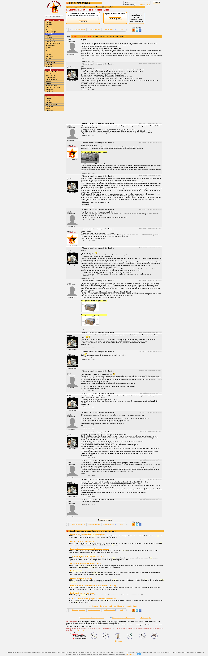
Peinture (48, 28)
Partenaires (49, 110)
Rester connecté (128, 5)
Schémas (49, 83)
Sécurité (48, 54)
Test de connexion (51, 104)
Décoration (49, 49)
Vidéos (69, 7)
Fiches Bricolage (51, 74)
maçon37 (69, 66)
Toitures (48, 47)
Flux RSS (49, 100)
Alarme (48, 53)
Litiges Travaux (50, 45)
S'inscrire (142, 5)
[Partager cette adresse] (133, 31)
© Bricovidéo (118, 641)
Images (99, 7)
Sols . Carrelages (51, 32)
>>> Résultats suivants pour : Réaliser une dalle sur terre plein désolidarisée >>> (114, 606)
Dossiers (48, 81)
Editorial (48, 98)
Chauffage (49, 37)
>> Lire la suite (78, 630)
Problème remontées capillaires (82, 541)
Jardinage (49, 66)
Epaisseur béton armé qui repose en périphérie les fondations (93, 599)
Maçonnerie (49, 33)
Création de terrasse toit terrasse (85, 563)
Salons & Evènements (53, 87)
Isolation (48, 35)
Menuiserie (49, 30)
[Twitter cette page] (136, 31)
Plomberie (49, 22)
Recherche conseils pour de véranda (87, 534)
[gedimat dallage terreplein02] (90, 326)
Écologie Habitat (51, 41)
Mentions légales (146, 618)
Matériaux (49, 51)
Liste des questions (94, 29)
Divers (48, 60)
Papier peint (49, 26)
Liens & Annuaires (51, 85)
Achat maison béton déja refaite (87, 556)
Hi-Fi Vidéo (49, 56)
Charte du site (50, 106)
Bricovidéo (70, 145)
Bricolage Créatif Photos (53, 43)
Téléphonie (49, 64)
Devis (105, 7)
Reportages (49, 89)
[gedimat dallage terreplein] (90, 311)
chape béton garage (81, 578)
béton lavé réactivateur (82, 593)
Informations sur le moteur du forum (123, 618)
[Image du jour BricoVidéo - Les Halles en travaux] (90, 162)
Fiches (75, 7)
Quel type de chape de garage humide (89, 549)
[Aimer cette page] (140, 31)
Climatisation (50, 39)
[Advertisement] (120, 106)
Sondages (49, 102)
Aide (148, 5)
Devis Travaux (50, 76)
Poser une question (52, 97)
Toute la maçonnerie (87, 7)
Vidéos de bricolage (52, 72)
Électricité (49, 24)
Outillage (48, 58)
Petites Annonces (51, 79)
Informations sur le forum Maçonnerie (92, 618)
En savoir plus (131, 654)
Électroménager (50, 62)
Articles (111, 7)
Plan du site (49, 91)
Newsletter (49, 108)
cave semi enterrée (82, 571)
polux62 (69, 39)
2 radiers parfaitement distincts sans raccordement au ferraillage (93, 586)
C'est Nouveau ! (51, 77)
